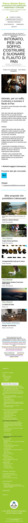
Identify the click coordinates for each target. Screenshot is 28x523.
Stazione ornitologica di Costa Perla (14, 354)
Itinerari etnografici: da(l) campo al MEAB (12, 424)
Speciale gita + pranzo (8, 463)
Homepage (7, 17)
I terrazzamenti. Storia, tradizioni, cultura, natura (14, 392)
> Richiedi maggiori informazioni (13, 166)
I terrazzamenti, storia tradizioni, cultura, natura (14, 342)
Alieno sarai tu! (7, 440)
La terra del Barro (7, 433)
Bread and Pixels (11, 521)
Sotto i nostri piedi (7, 452)
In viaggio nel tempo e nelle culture (9, 475)
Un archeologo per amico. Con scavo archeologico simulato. (11, 406)
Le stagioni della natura (9, 446)
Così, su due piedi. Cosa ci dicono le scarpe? (13, 428)
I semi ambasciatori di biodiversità (11, 411)
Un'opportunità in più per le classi (13, 261)
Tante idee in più (5, 483)
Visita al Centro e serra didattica (10, 412)
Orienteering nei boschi (9, 458)
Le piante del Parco (8, 416)
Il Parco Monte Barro (6, 376)
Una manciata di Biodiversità (10, 415)
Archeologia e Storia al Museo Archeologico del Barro (14, 344)
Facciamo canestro (8, 429)
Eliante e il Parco (15, 17)
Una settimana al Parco (9, 467)
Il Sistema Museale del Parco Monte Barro (12, 484)
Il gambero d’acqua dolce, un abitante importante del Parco (14, 442)
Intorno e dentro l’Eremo (10, 220)
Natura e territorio (7, 377)
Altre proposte (9, 24)
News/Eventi (20, 24)
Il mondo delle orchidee (9, 413)
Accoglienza (6, 380)
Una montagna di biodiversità (8, 473)
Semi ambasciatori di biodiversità (14, 349)
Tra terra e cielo (7, 460)
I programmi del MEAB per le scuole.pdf (14, 185)
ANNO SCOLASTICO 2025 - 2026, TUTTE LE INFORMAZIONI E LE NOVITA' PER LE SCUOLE (14, 339)
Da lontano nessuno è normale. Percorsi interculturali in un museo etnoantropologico (13, 422)
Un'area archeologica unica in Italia (9, 477)
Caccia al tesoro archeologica (10, 395)
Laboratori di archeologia (9, 400)
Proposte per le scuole (14, 19)
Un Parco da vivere (6, 476)
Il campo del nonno (8, 444)
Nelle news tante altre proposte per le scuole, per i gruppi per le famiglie (14, 486)
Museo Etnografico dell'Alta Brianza (14, 351)
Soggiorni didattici (14, 356)
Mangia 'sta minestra (9, 325)
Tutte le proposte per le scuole (14, 337)
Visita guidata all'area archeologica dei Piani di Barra (13, 404)
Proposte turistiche (14, 22)
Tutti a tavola (6, 451)
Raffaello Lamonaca (19, 521)
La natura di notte (8, 304)
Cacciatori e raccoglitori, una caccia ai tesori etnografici (13, 426)
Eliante (3, 374)
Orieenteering (20, 352)
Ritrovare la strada (7, 456)
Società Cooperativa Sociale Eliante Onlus (14, 518)
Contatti (14, 26)
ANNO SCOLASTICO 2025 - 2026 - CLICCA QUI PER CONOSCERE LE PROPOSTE (14, 389)
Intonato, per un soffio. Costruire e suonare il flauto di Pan (13, 437)
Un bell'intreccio (7, 431)
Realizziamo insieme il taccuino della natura (12, 283)
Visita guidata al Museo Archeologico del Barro (13, 402)
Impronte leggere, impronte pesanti (11, 445)
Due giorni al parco (8, 466)
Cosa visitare (6, 379)
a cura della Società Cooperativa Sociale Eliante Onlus (14, 512)
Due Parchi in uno (7, 465)
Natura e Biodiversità (9, 352)
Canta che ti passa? (8, 435)
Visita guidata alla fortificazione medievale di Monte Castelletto (13, 397)
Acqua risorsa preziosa (10, 241)
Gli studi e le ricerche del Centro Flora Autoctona (14, 347)
